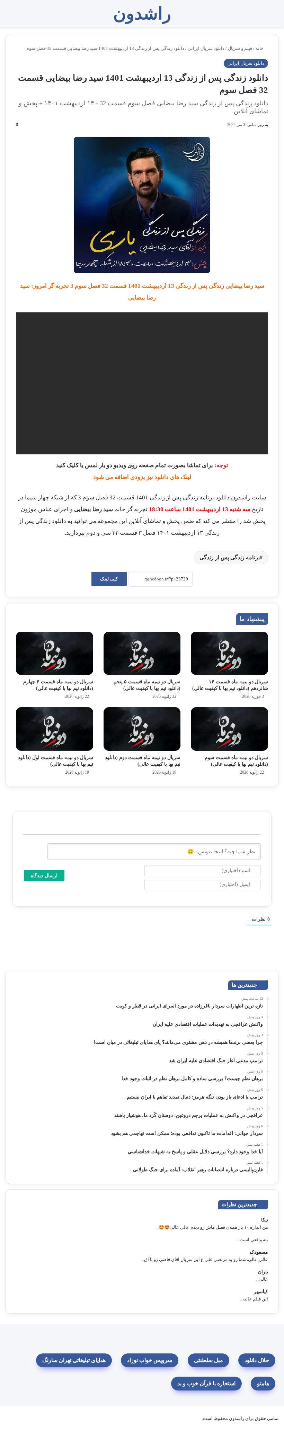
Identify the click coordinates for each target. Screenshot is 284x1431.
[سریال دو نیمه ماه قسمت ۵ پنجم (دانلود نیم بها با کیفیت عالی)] (142, 653)
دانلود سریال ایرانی (206, 48)
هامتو (263, 1383)
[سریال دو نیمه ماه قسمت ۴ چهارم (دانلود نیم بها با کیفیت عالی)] (54, 653)
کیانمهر (261, 1291)
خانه (260, 48)
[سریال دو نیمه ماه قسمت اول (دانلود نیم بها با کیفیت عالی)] (54, 729)
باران (263, 1271)
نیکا (264, 1220)
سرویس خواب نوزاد (149, 1360)
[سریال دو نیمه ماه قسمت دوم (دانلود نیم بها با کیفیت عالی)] (142, 729)
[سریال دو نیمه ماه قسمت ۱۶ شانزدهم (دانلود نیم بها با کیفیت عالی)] (229, 653)
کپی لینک (109, 578)
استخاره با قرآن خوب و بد (206, 1383)
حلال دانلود (257, 1360)
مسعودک (259, 1252)
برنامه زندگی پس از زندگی (229, 557)
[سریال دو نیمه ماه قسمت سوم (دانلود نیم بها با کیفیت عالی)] (229, 729)
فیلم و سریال (240, 48)
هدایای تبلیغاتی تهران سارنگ (74, 1360)
